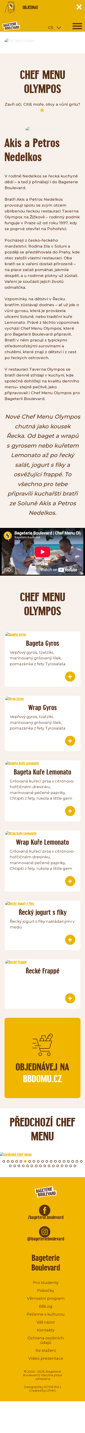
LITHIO (51, 1390)
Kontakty (45, 1330)
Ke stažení (46, 1350)
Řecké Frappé (42, 971)
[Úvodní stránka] (28, 26)
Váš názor (45, 1322)
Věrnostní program (46, 1298)
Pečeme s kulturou (46, 1314)
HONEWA (51, 1387)
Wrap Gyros (42, 707)
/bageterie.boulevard (45, 1217)
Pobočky (45, 1290)
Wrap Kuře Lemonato (42, 842)
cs (50, 27)
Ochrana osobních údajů (46, 1340)
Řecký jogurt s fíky (42, 912)
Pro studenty (45, 1282)
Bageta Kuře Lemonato (42, 772)
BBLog (45, 1306)
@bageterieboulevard (45, 1239)
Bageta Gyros (42, 643)
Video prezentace (45, 1358)
